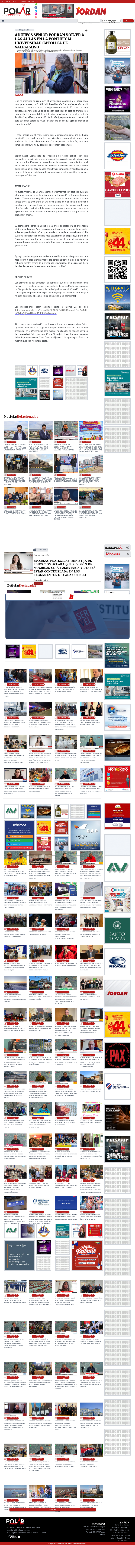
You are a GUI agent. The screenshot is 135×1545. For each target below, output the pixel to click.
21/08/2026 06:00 (13, 929)
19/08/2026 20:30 (13, 1336)
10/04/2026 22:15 (62, 441)
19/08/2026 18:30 (89, 1377)
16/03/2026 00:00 (37, 507)
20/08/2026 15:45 (64, 1055)
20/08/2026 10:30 (13, 1149)
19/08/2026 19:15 (13, 1377)
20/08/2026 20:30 (64, 992)
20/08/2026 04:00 (89, 1180)
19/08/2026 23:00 (13, 1295)
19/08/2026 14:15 (64, 1459)
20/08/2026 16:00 (38, 1055)
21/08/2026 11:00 (38, 866)
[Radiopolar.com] (2, 21)
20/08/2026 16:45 (89, 1023)
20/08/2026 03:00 (13, 1212)
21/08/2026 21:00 (13, 684)
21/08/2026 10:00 (13, 898)
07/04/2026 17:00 (37, 474)
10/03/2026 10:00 (87, 507)
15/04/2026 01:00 (37, 441)
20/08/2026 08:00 (89, 1149)
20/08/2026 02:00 (38, 1212)
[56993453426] (36, 5)
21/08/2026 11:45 (64, 784)
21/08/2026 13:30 (43, 549)
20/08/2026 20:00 (89, 992)
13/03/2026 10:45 (62, 507)
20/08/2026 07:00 (13, 1180)
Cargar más (52, 1509)
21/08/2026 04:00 (64, 929)
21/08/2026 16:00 (39, 717)
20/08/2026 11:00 (89, 1118)
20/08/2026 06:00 (38, 1180)
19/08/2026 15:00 (13, 1459)
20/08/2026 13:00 (89, 1086)
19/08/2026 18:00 (38, 1418)
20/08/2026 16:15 (13, 1055)
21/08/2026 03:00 (89, 929)
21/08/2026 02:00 (13, 961)
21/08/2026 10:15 (89, 866)
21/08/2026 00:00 (64, 961)
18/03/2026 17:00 (87, 474)
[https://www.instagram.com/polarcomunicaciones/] (36, 14)
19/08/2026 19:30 (89, 1336)
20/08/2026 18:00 (38, 1023)
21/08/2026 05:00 (38, 929)
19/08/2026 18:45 (64, 1377)
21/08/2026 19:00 (64, 684)
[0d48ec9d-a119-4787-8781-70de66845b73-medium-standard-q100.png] (17, 16)
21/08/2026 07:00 (89, 898)
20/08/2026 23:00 (89, 961)
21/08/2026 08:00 (64, 898)
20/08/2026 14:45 (38, 1086)
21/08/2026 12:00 (39, 784)
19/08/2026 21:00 (89, 1295)
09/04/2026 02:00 (87, 441)
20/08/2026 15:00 (13, 1086)
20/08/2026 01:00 (64, 1212)
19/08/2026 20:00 (38, 1336)
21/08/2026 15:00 (64, 717)
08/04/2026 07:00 (12, 474)
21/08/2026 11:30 (89, 784)
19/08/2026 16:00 (89, 1418)
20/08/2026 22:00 (13, 992)
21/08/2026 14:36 (89, 717)
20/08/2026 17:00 (64, 1023)
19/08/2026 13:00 (13, 1500)
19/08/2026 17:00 (64, 1418)
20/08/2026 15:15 (89, 1055)
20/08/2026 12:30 (38, 1118)
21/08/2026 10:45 (64, 866)
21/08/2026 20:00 (39, 684)
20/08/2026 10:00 (38, 1149)
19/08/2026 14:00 (89, 1459)
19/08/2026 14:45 (38, 1459)
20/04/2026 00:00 (12, 441)
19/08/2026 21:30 (64, 1295)
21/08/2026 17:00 (13, 717)
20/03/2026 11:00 (62, 474)
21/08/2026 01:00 (38, 961)
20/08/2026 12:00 (64, 1118)
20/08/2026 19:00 (13, 1023)
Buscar (128, 21)
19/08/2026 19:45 (64, 1336)
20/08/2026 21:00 (38, 992)
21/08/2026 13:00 (64, 751)
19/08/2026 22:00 (38, 1295)
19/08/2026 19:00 (38, 1377)
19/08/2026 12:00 (38, 1500)
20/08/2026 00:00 (89, 1212)
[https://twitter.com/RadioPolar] (36, 10)
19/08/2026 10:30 (89, 1500)
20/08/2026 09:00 (64, 1149)
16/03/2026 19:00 (12, 507)
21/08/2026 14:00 (13, 751)
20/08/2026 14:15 (64, 1086)
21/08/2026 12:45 (89, 751)
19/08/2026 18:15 (13, 1418)
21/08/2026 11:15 (13, 866)
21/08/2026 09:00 (38, 898)
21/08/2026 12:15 (13, 784)
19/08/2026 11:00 (64, 1500)
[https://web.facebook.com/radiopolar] (36, 7)
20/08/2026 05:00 (64, 1180)
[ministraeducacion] (18, 573)
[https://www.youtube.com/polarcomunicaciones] (36, 17)
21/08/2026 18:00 (89, 684)
